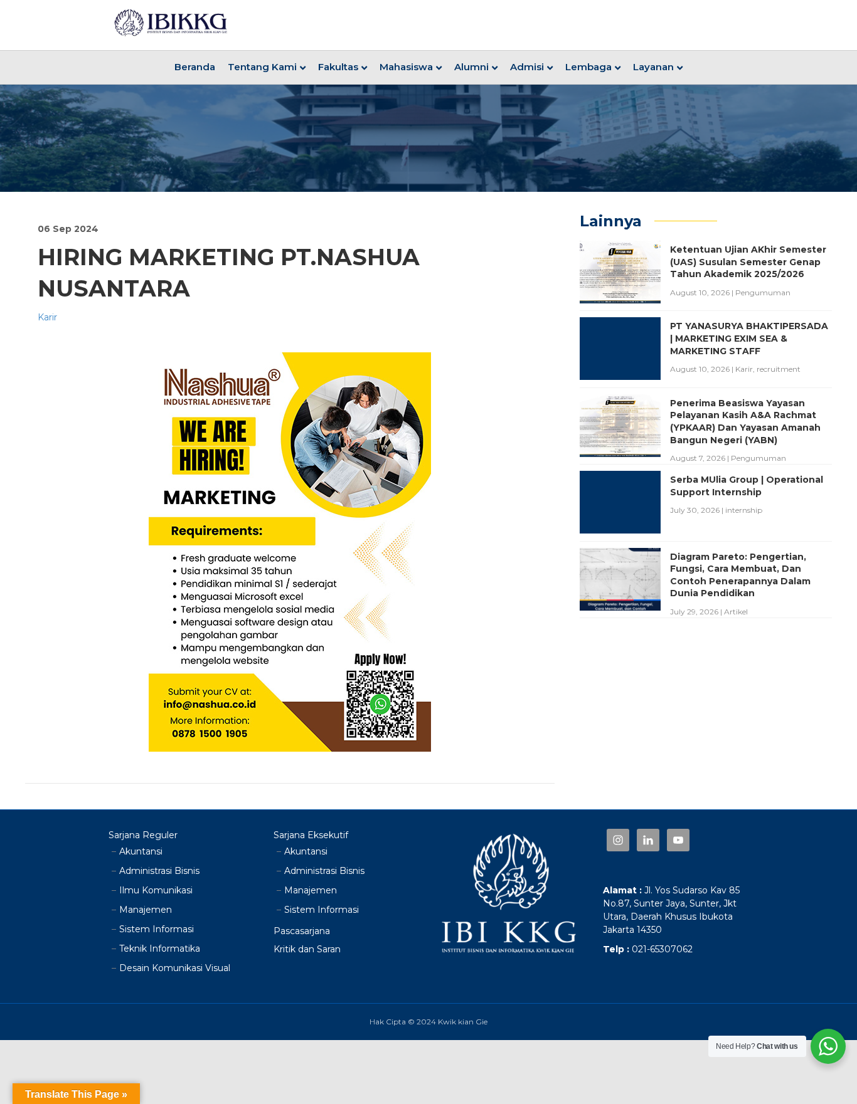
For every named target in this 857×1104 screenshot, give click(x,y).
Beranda (194, 67)
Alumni (471, 67)
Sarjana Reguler (143, 835)
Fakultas (338, 67)
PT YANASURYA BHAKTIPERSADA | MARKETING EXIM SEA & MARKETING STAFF (749, 338)
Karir (47, 317)
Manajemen (145, 909)
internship (743, 510)
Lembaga (588, 67)
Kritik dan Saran (307, 949)
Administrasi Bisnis (159, 870)
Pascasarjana (302, 931)
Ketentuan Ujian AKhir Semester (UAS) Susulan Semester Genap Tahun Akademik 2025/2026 (748, 262)
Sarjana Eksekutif (311, 835)
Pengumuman (762, 292)
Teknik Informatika (159, 948)
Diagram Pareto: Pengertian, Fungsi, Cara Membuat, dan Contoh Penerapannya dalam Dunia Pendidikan (740, 575)
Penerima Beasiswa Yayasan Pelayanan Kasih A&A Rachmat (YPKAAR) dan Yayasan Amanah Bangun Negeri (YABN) (745, 421)
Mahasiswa (406, 67)
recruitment (779, 369)
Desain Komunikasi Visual (174, 968)
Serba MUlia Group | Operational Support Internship (746, 486)
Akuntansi (140, 851)
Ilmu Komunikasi (156, 890)
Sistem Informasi (156, 929)
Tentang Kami (262, 67)
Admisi (527, 67)
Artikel (736, 611)
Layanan (653, 67)
